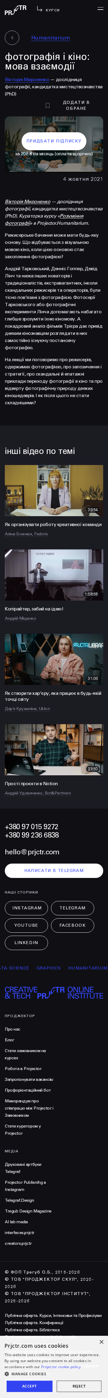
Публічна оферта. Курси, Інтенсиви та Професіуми (53, 1315)
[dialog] (54, 1367)
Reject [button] (79, 1386)
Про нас (12, 1029)
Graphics (40, 968)
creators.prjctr (18, 1243)
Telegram (72, 908)
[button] (54, 1374)
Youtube (26, 925)
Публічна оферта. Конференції (34, 1322)
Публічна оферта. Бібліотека (32, 1329)
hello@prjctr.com (32, 852)
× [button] (101, 1342)
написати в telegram (54, 870)
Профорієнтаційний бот (28, 1090)
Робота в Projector (23, 1068)
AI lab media (16, 1221)
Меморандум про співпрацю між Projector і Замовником (29, 1108)
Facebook (72, 925)
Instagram (27, 908)
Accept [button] (29, 1386)
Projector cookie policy (61, 1366)
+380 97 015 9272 (31, 827)
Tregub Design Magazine (28, 1211)
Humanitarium (50, 37)
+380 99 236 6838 (31, 835)
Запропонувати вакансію (29, 1079)
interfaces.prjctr (19, 1232)
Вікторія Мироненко (27, 79)
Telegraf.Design (19, 1200)
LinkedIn (26, 942)
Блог (9, 1040)
